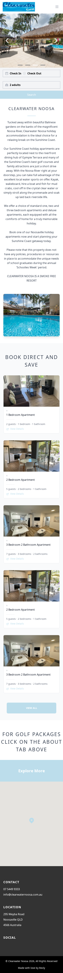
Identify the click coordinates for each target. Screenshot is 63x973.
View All (31, 708)
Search (31, 95)
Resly (42, 967)
